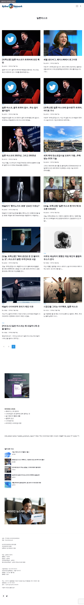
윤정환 (13, 462)
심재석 (5, 66)
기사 (3, 56)
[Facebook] (3, 596)
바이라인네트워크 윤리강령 (9, 544)
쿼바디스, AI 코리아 (12, 411)
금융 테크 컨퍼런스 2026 (8, 1)
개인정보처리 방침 (6, 546)
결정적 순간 (10, 418)
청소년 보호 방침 (20, 562)
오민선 (13, 469)
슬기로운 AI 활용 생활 (13, 416)
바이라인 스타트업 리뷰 (13, 423)
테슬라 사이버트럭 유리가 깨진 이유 (17, 306)
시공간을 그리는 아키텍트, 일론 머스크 (61, 306)
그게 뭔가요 (10, 421)
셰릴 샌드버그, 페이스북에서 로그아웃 (60, 59)
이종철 (47, 263)
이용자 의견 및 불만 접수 (8, 587)
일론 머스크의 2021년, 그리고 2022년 (19, 155)
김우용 (13, 454)
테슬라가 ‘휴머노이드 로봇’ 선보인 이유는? (20, 206)
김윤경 (47, 162)
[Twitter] (6, 596)
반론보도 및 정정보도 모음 (9, 548)
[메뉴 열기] (80, 6)
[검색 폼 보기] (77, 6)
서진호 (47, 310)
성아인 (5, 159)
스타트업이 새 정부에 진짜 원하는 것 (18, 414)
